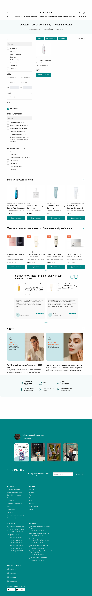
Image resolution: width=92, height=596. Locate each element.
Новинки (31, 503)
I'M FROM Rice (36, 252)
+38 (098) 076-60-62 (37, 560)
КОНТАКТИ (82, 16)
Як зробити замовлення (14, 492)
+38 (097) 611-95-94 (37, 536)
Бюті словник (11, 509)
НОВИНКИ (32, 16)
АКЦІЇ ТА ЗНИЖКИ (49, 16)
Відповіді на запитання (14, 495)
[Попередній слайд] (79, 179)
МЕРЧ (27, 16)
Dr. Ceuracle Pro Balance (20, 203)
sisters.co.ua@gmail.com (17, 526)
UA (8, 12)
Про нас (9, 498)
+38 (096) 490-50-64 (16, 551)
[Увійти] (79, 12)
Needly (29, 203)
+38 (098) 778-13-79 (37, 530)
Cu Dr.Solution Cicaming (78, 203)
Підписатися (26, 438)
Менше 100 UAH (11, 77)
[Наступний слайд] (83, 179)
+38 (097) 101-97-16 (37, 542)
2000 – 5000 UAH (25, 80)
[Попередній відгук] (72, 277)
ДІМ (24, 16)
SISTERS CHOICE (60, 16)
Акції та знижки (33, 506)
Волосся (31, 489)
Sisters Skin (13, 573)
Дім (30, 498)
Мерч (30, 500)
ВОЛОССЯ (10, 16)
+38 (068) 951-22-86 (16, 548)
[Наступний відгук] (76, 277)
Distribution (13, 577)
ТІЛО (21, 16)
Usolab (38, 58)
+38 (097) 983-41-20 (16, 543)
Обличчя (31, 492)
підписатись (79, 474)
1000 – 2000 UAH (25, 77)
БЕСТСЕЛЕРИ (39, 16)
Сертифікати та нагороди (15, 503)
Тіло (30, 495)
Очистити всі (62, 38)
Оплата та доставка (13, 489)
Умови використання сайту (15, 515)
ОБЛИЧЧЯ (16, 16)
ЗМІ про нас (10, 500)
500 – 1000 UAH (11, 82)
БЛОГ (77, 16)
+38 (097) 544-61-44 (37, 548)
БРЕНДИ (67, 16)
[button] (40, 38)
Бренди (31, 509)
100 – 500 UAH (11, 80)
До (21, 87)
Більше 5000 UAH (25, 82)
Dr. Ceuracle (11, 203)
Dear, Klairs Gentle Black (60, 252)
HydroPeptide (51, 203)
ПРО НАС (73, 16)
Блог (8, 506)
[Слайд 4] (46, 322)
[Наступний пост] (74, 452)
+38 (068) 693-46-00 (16, 545)
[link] (83, 12)
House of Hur (11, 252)
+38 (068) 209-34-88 (37, 555)
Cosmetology (13, 581)
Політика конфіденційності (15, 518)
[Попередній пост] (17, 452)
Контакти (10, 512)
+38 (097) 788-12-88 (16, 540)
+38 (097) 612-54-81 (16, 537)
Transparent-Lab (72, 252)
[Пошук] (12, 12)
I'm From (29, 252)
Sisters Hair (13, 569)
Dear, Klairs (50, 252)
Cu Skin (69, 203)
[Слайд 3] (45, 322)
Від (8, 87)
